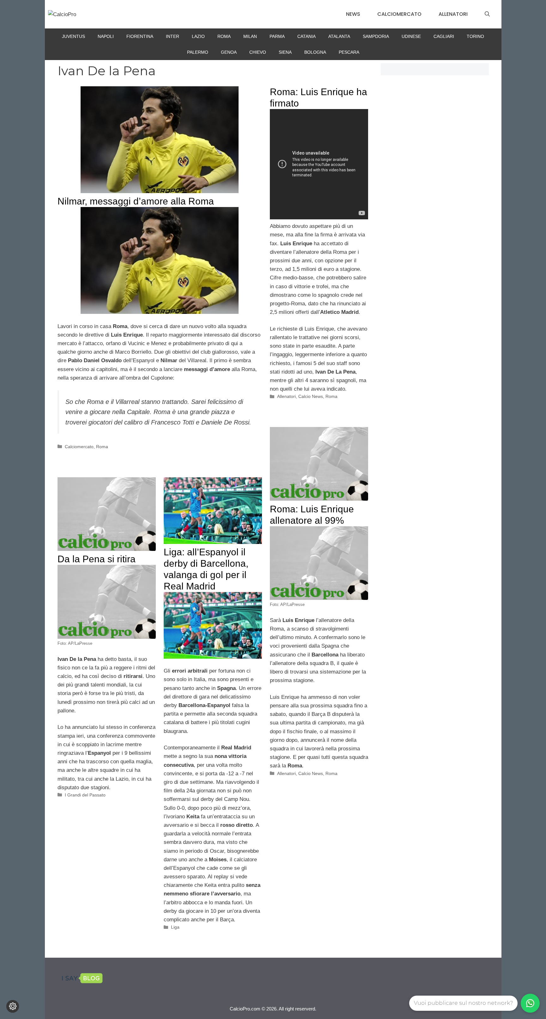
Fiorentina (139, 36)
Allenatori (453, 14)
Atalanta (339, 36)
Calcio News (310, 396)
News (353, 14)
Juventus (73, 36)
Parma (277, 36)
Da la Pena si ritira (97, 559)
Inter (172, 36)
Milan (250, 36)
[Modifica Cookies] (12, 1006)
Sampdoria (376, 36)
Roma (224, 36)
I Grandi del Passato (85, 794)
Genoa (229, 52)
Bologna (315, 52)
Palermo (197, 52)
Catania (306, 36)
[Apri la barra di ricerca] (487, 14)
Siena (285, 52)
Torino (475, 36)
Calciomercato (399, 14)
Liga (175, 927)
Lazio (198, 36)
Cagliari (444, 36)
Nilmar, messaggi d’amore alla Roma (136, 201)
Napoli (106, 36)
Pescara (349, 52)
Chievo (257, 52)
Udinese (411, 36)
